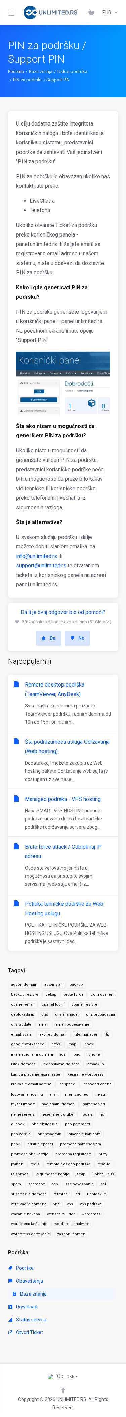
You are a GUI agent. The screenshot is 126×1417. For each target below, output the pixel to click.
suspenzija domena (29, 1194)
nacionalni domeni (59, 1104)
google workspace (27, 1044)
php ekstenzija (45, 1124)
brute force (74, 994)
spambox (36, 1184)
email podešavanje (72, 1024)
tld (78, 1194)
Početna (16, 71)
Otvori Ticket (29, 1332)
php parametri (77, 1124)
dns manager (67, 1014)
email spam (21, 1034)
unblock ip (96, 1194)
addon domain (24, 984)
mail (54, 1094)
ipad (76, 1054)
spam (16, 1184)
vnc (56, 1204)
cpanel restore (84, 1004)
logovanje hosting (27, 1094)
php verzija (21, 1134)
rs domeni (20, 1174)
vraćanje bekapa (25, 1214)
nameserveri (94, 1104)
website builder (61, 1214)
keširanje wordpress (86, 1074)
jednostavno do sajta (61, 1064)
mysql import (23, 1104)
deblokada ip (22, 1014)
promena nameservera (80, 1144)
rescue (103, 1164)
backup (76, 984)
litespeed (66, 1084)
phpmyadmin (49, 1134)
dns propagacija (100, 1014)
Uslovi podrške (72, 71)
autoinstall (53, 984)
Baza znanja (40, 71)
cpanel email (23, 1004)
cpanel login (53, 1004)
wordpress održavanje (30, 1234)
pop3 (15, 1144)
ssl (103, 1184)
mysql (100, 1094)
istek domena (23, 1064)
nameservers (23, 1114)
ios (63, 1054)
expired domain (53, 1034)
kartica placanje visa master (35, 1074)
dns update (21, 1024)
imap (71, 1044)
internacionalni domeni (32, 1054)
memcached (76, 1094)
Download (26, 1306)
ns (102, 1114)
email (43, 1024)
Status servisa (30, 1319)
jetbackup (95, 1064)
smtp (80, 1174)
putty (103, 1154)
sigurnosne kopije (53, 1174)
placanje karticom (85, 1134)
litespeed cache (97, 1084)
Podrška (24, 1268)
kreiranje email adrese (31, 1084)
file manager (86, 1034)
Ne (81, 638)
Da (52, 638)
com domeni (102, 994)
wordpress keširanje (29, 1224)
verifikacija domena (28, 1204)
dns (44, 1014)
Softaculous (103, 1174)
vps (70, 1204)
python (17, 1164)
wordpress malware (71, 1224)
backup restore (24, 994)
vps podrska (90, 1204)
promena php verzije (29, 1154)
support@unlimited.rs (41, 565)
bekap (50, 994)
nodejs (86, 1114)
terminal (61, 1194)
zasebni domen (71, 1234)
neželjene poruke (57, 1114)
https (55, 1044)
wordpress (91, 1214)
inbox (88, 1044)
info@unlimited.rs (36, 556)
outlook (18, 1124)
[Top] (63, 1389)
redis (34, 1164)
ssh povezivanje (79, 1184)
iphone (93, 1054)
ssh (55, 1184)
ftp (106, 1034)
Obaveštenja (29, 1281)
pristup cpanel (40, 1144)
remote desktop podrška (68, 1164)
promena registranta (73, 1154)
